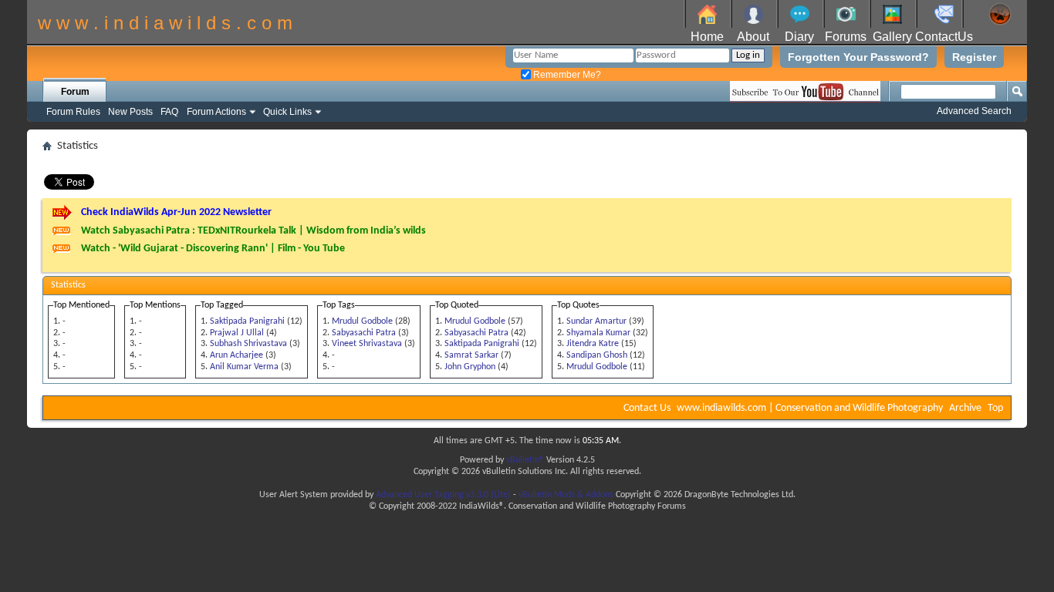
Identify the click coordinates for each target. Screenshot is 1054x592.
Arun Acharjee (236, 355)
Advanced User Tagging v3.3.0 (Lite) (443, 495)
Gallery (892, 36)
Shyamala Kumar (598, 333)
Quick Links (287, 111)
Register (974, 57)
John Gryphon (469, 367)
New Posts (130, 111)
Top (995, 408)
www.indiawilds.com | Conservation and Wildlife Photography (810, 408)
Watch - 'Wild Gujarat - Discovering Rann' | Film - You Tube (213, 248)
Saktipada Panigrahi (247, 321)
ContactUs (944, 36)
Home (707, 36)
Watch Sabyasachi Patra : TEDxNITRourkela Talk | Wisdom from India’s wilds (253, 231)
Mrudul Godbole (362, 321)
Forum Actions (216, 111)
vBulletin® (525, 460)
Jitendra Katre (592, 343)
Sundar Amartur (596, 321)
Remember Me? (566, 74)
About (753, 36)
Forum (75, 91)
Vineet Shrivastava (367, 343)
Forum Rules (73, 111)
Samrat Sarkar (471, 355)
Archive (965, 408)
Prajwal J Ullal (237, 333)
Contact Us (647, 408)
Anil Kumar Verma (244, 367)
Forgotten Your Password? (858, 57)
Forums (846, 36)
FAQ (169, 111)
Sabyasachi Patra (364, 333)
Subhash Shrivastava (248, 343)
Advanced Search (974, 111)
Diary (799, 36)
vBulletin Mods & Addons (566, 495)
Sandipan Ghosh (596, 355)
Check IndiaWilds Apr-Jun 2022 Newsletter (176, 212)
